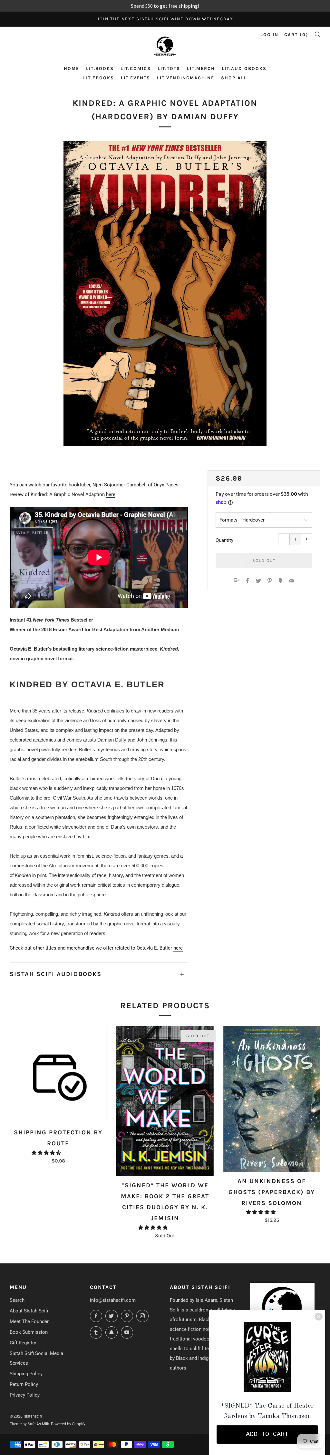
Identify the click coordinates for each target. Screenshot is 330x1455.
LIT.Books (100, 68)
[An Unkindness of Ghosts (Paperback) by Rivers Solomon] (271, 1099)
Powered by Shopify (68, 1424)
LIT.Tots (169, 68)
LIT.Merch (201, 68)
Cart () (296, 34)
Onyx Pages (166, 485)
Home (71, 68)
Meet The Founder (29, 1321)
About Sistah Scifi (29, 1311)
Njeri (98, 485)
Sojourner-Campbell (125, 485)
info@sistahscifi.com (113, 1300)
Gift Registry (23, 1343)
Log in (269, 34)
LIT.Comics (136, 68)
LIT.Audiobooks (244, 68)
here (110, 494)
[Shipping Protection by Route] (58, 1074)
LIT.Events (135, 78)
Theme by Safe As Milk (29, 1424)
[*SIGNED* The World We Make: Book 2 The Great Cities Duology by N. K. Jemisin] (164, 1101)
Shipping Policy (26, 1374)
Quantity (224, 540)
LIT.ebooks (98, 78)
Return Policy (24, 1384)
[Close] (319, 1316)
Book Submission (29, 1332)
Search (17, 1300)
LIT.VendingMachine (185, 78)
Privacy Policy (25, 1395)
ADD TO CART (267, 1434)
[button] (47, 1153)
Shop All (234, 78)
